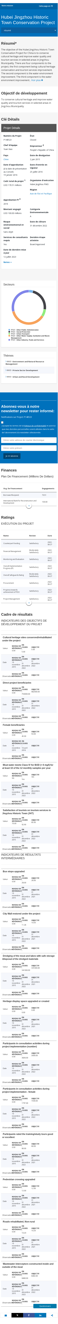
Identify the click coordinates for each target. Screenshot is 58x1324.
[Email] (6, 1315)
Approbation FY (12, 199)
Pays (6, 155)
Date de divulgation (40, 155)
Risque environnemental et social (14, 224)
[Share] (29, 1315)
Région (33, 189)
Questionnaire (45, 1306)
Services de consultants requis (16, 239)
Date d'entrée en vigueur (38, 166)
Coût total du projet (14, 180)
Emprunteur (37, 145)
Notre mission (7, 5)
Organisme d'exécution (42, 180)
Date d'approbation (13, 164)
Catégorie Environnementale (39, 211)
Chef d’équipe (10, 145)
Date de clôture (38, 221)
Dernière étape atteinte (37, 239)
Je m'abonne (12, 456)
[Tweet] (17, 1315)
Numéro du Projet (12, 135)
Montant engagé (12, 209)
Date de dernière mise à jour (15, 251)
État (32, 135)
